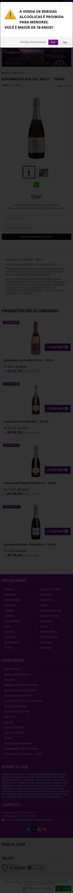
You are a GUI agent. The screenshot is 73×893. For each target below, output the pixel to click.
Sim (53, 42)
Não (65, 42)
